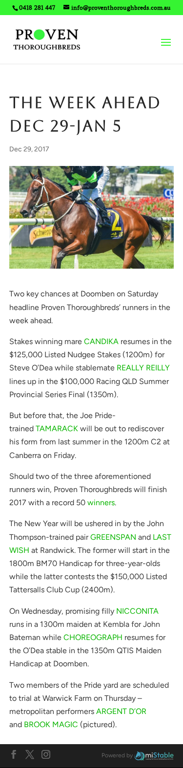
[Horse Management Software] (154, 755)
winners (101, 502)
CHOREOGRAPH (92, 637)
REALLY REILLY (143, 367)
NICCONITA (137, 611)
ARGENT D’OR (121, 711)
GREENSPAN (113, 537)
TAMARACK (57, 428)
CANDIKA (101, 341)
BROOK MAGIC (51, 724)
